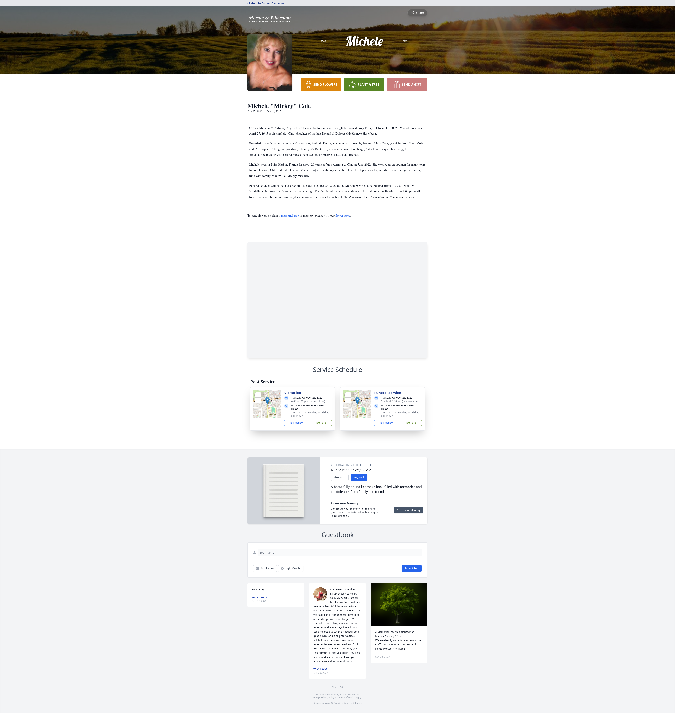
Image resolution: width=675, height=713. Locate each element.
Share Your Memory (408, 510)
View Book (340, 477)
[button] (267, 400)
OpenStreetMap (341, 703)
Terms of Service (347, 697)
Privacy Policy (327, 697)
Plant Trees (320, 422)
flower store (342, 215)
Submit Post (412, 568)
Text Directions (295, 422)
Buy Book (359, 477)
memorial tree (290, 215)
